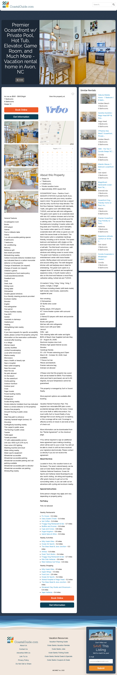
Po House (45, 516)
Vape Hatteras (47, 592)
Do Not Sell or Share (23, 664)
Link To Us (23, 656)
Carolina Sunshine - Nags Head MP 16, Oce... (105, 115)
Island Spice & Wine (49, 534)
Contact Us (23, 649)
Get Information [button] (21, 116)
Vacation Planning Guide (58, 642)
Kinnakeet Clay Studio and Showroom (56, 587)
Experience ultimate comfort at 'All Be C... (105, 238)
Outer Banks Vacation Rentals (58, 645)
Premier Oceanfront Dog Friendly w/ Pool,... (105, 220)
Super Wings (46, 572)
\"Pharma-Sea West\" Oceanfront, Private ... (105, 133)
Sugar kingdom (47, 531)
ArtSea (44, 552)
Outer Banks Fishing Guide (59, 653)
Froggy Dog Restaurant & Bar (53, 524)
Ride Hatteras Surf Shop (51, 562)
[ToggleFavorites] (73, 94)
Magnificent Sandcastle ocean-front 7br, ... (105, 184)
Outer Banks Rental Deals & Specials (58, 656)
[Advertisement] (97, 287)
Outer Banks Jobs (58, 649)
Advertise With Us (23, 653)
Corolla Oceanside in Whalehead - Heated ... (106, 256)
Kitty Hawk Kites (48, 541)
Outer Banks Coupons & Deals (58, 660)
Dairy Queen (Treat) (49, 519)
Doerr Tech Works (48, 554)
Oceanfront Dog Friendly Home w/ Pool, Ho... (104, 202)
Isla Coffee (46, 521)
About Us (23, 645)
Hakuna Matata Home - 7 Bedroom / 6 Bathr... (106, 97)
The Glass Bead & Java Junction (54, 546)
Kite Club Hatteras (48, 559)
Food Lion (45, 574)
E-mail (91, 657)
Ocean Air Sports (48, 544)
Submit (100, 668)
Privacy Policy (23, 660)
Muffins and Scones (49, 526)
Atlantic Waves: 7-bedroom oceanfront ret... (106, 166)
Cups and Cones (48, 529)
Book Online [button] (21, 109)
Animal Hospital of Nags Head (53, 579)
